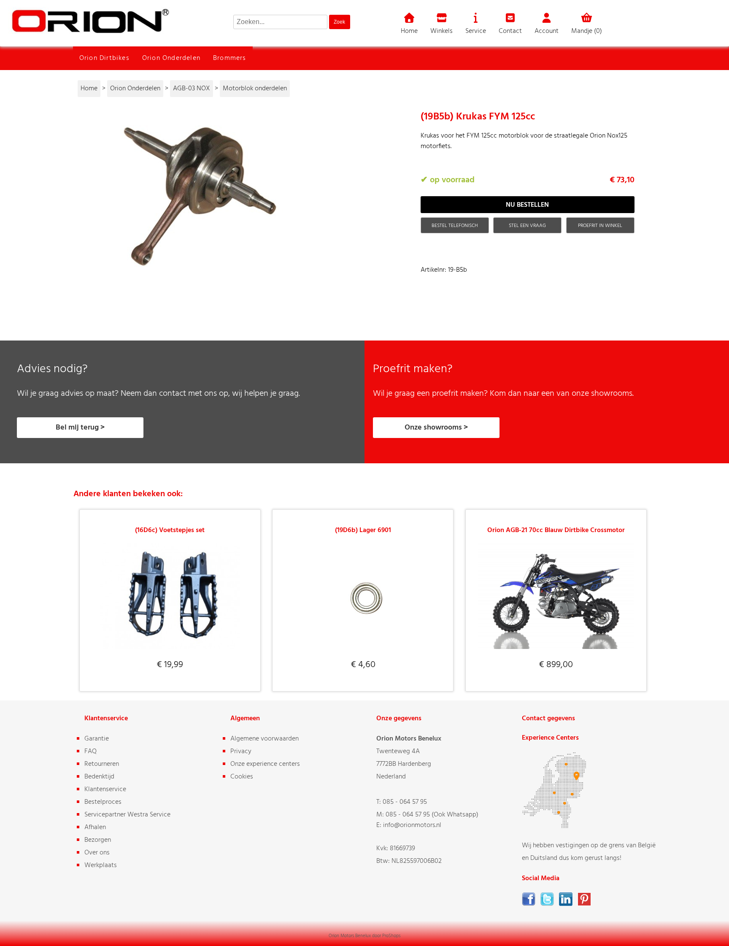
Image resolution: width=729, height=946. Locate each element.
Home (409, 31)
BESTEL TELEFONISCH (455, 226)
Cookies (241, 776)
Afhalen (95, 827)
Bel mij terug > (80, 428)
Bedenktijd (99, 776)
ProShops (391, 936)
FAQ (90, 751)
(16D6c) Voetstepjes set (170, 530)
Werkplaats (100, 865)
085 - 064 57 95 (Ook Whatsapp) (432, 814)
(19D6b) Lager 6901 (363, 530)
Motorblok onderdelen (255, 88)
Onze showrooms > (436, 428)
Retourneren (101, 764)
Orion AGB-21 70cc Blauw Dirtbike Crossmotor (556, 530)
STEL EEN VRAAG (527, 226)
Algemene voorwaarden (264, 738)
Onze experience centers (265, 764)
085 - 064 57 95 (405, 802)
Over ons (97, 852)
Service (475, 31)
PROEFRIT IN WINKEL (600, 226)
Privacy (240, 751)
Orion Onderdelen (171, 58)
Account (547, 31)
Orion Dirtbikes (104, 58)
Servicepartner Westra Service (127, 814)
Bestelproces (103, 802)
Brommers (229, 58)
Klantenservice (105, 789)
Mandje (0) (586, 31)
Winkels (441, 31)
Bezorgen (97, 840)
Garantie (96, 738)
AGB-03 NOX (191, 88)
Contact (510, 31)
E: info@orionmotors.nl (408, 825)
